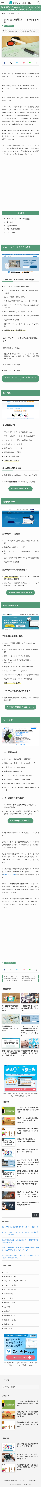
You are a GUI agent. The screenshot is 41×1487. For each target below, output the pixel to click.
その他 (6, 1272)
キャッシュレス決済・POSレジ (15, 1281)
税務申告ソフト (9, 1315)
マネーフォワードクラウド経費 (18, 219)
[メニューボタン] (2, 2)
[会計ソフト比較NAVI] (20, 2)
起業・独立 (8, 1328)
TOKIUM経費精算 (13, 229)
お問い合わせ (33, 1480)
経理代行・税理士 (10, 1320)
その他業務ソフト (9, 25)
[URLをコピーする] (36, 63)
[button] (4, 63)
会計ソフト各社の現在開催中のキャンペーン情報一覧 (20, 1227)
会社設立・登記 (9, 1302)
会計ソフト (8, 1307)
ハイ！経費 (11, 232)
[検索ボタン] (38, 2)
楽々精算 (10, 222)
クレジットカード (10, 1289)
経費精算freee (12, 226)
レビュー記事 (8, 1298)
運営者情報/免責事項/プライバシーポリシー (16, 1480)
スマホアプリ (8, 1294)
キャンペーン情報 (10, 1285)
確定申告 (7, 1311)
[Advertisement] (20, 183)
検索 (35, 1215)
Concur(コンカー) (9, 874)
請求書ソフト (8, 1324)
